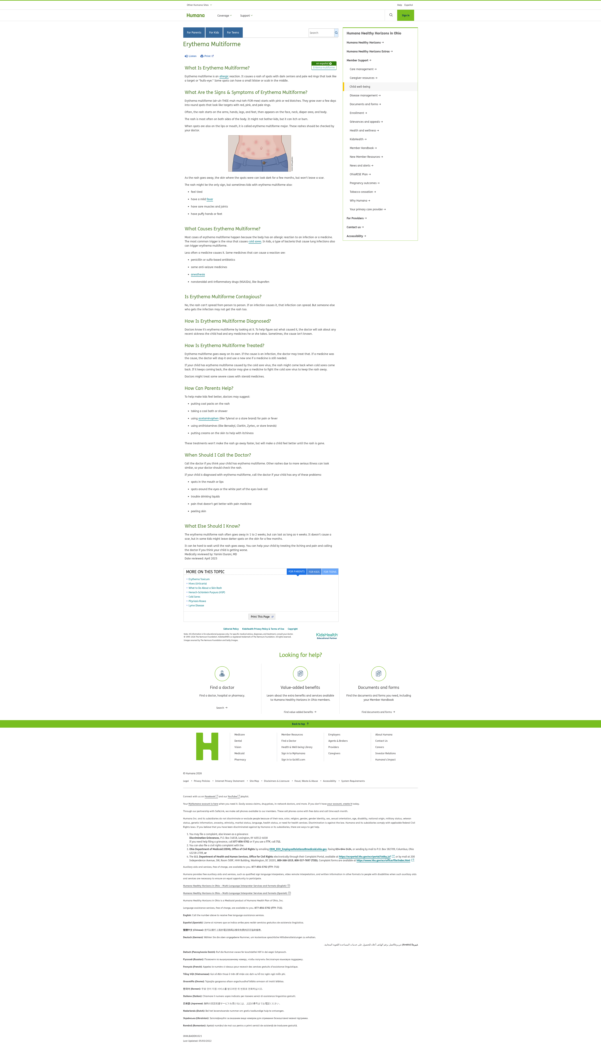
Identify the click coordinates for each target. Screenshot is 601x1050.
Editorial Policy (231, 628)
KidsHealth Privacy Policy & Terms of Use (263, 628)
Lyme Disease (196, 605)
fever (210, 199)
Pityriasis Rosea (197, 601)
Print (207, 56)
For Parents (194, 32)
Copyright (293, 628)
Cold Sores (194, 596)
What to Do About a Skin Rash (205, 588)
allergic (224, 76)
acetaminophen (208, 418)
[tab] (329, 572)
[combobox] (323, 32)
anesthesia (198, 274)
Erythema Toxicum (199, 579)
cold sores (255, 241)
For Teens (233, 32)
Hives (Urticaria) (198, 583)
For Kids (214, 32)
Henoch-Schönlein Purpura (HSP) (207, 592)
